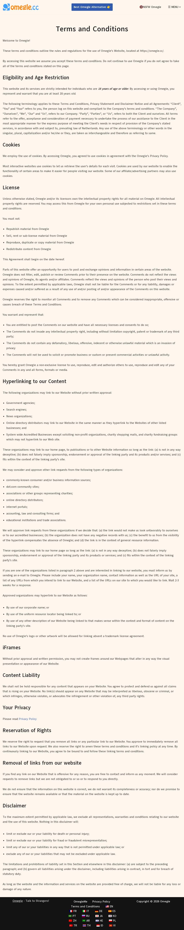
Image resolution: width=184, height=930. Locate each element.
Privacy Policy (28, 719)
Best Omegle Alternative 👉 (92, 7)
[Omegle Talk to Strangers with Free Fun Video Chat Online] (21, 7)
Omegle (18, 901)
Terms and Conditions (85, 906)
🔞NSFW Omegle (150, 7)
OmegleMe (80, 902)
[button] (180, 7)
